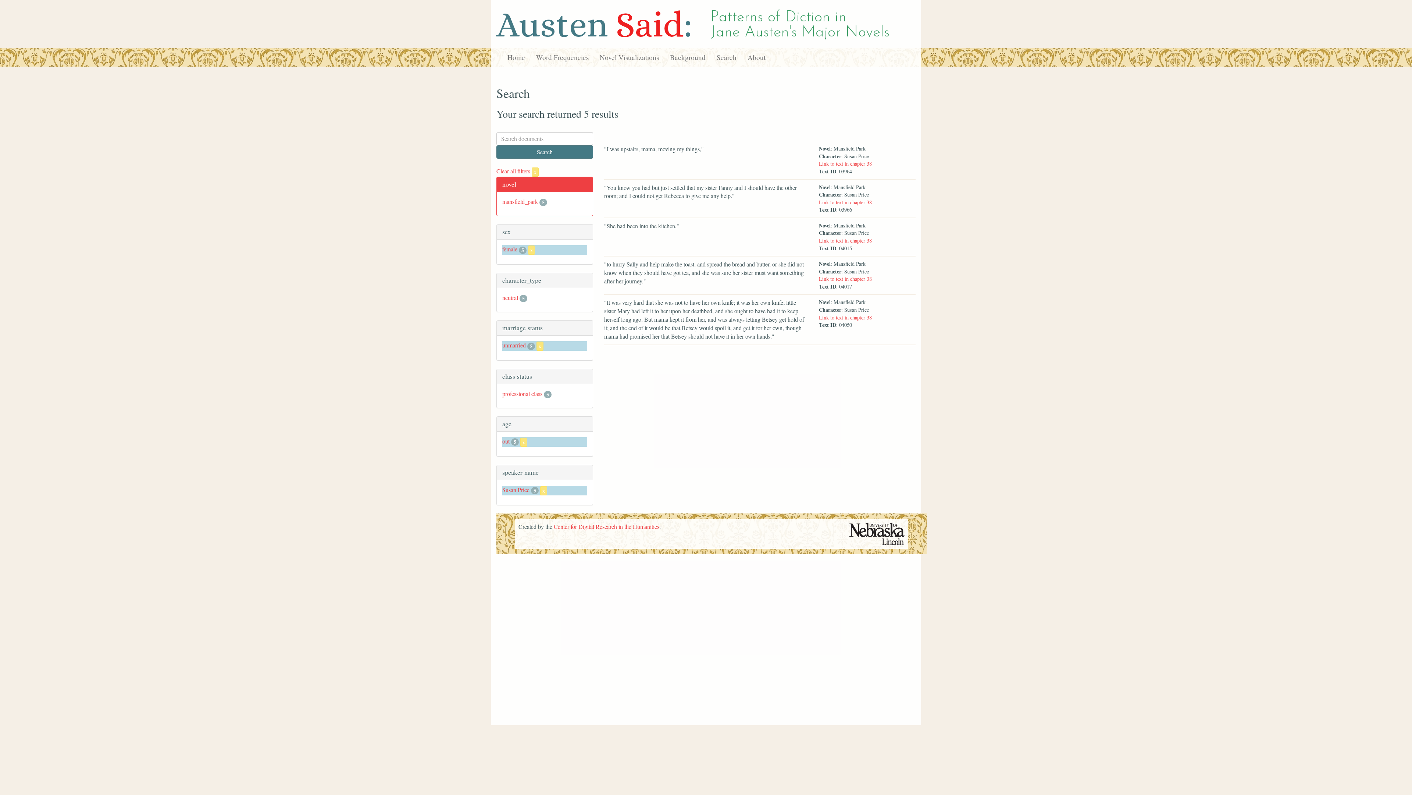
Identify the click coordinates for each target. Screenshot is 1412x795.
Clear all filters (516, 171)
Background (688, 57)
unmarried (514, 345)
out (506, 441)
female (509, 249)
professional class (522, 394)
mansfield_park (520, 201)
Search (727, 57)
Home (516, 57)
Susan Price (516, 490)
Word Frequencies (562, 57)
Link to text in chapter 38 (845, 163)
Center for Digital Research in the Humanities (606, 526)
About (757, 57)
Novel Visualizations (629, 57)
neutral (510, 297)
